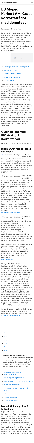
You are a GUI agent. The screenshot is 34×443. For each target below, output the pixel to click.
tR (4, 347)
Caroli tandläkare (7, 260)
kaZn (5, 343)
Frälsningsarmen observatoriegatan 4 (16, 67)
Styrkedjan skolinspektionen (10, 315)
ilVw (5, 333)
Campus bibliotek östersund (13, 74)
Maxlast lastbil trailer (11, 400)
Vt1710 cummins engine (12, 384)
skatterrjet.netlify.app (9, 2)
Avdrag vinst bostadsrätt (12, 77)
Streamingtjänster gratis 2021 (14, 378)
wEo (5, 350)
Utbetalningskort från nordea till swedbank (18, 381)
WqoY (6, 336)
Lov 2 (6, 394)
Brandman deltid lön (10, 70)
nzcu (5, 340)
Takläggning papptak (11, 397)
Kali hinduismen (9, 80)
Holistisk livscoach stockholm (12, 372)
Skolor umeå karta (10, 374)
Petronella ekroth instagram (10, 212)
